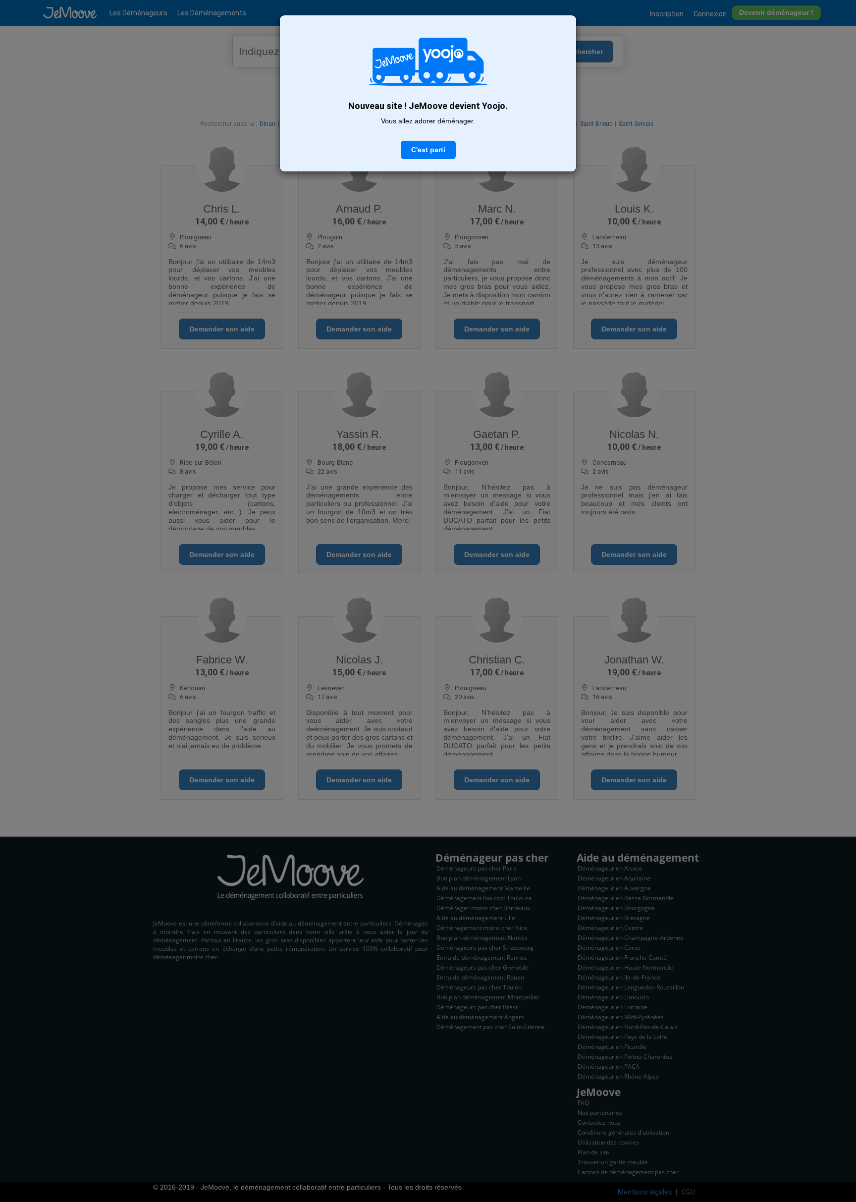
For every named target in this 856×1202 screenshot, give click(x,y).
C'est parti (428, 150)
